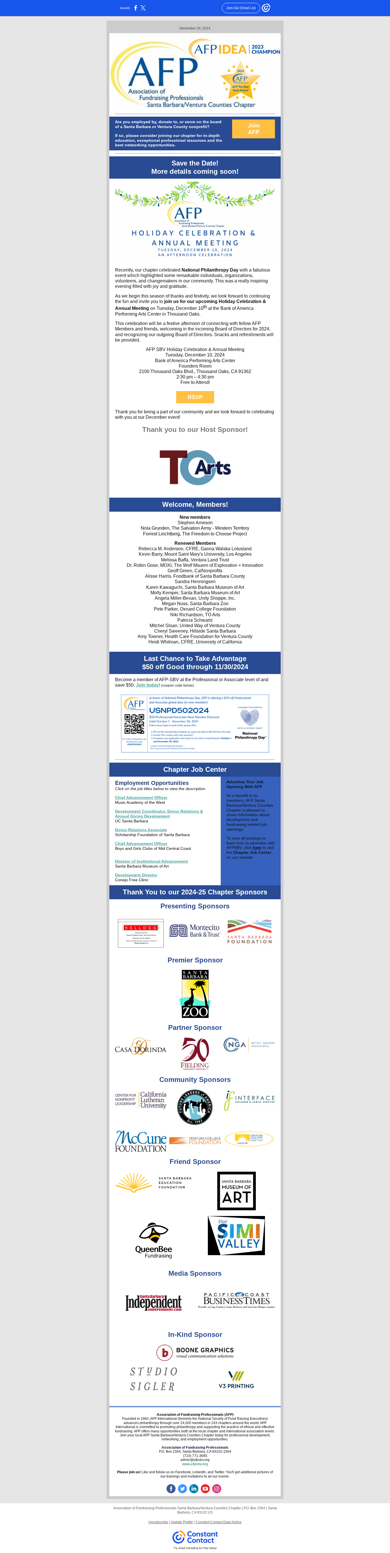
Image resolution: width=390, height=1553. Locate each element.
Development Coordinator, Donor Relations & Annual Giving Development (159, 813)
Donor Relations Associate (141, 830)
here (257, 847)
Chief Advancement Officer (141, 797)
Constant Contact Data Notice (219, 1522)
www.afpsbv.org (195, 1464)
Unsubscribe (158, 1522)
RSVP (195, 397)
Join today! (148, 685)
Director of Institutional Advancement (151, 861)
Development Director (136, 875)
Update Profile (182, 1522)
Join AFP (254, 128)
